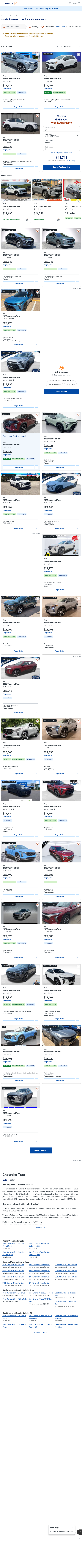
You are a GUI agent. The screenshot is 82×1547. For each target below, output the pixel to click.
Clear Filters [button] (60, 27)
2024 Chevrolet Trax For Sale (13, 1277)
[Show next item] (36, 423)
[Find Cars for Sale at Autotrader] (11, 3)
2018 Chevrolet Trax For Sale (39, 1283)
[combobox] (13, 26)
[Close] (72, 1527)
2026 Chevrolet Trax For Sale (13, 1265)
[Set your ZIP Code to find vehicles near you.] (46, 19)
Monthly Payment (50, 127)
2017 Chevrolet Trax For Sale (66, 1265)
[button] (69, 3)
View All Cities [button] (39, 1332)
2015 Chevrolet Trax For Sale (66, 1277)
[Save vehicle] (37, 54)
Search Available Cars (61, 167)
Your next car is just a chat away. (41, 9)
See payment (7, 88)
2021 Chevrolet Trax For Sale (39, 1265)
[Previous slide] (4, 201)
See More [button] (39, 1228)
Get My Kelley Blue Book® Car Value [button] (61, 153)
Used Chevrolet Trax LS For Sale (41, 1293)
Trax (27, 16)
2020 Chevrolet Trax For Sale (39, 1271)
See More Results (41, 1150)
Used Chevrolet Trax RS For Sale (14, 1299)
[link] (21, 92)
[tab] (5, 1180)
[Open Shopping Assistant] (79, 1532)
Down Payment (49, 140)
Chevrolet (19, 16)
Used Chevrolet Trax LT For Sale (14, 1293)
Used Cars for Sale (7, 16)
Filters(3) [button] (35, 27)
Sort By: (60, 46)
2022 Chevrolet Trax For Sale (13, 1283)
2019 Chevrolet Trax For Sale (39, 1277)
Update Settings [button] (70, 161)
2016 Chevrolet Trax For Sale (66, 1271)
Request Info (18, 107)
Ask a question (61, 391)
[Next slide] (78, 201)
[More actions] (36, 107)
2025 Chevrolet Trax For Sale (13, 1271)
